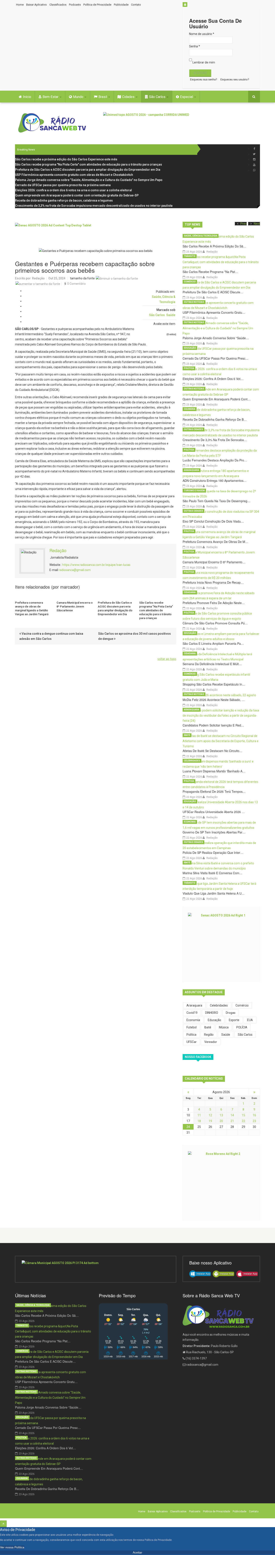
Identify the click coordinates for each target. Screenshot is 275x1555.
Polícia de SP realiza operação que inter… (213, 852)
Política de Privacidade (97, 4)
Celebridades (192, 760)
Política (189, 368)
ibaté (207, 1027)
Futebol (191, 1027)
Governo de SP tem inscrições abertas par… (214, 832)
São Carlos (157, 97)
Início (27, 97)
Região (209, 1034)
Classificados (57, 4)
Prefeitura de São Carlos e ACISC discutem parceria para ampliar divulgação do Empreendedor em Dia (115, 608)
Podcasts (75, 4)
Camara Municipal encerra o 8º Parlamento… (214, 562)
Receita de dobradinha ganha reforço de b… (215, 419)
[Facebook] (254, 148)
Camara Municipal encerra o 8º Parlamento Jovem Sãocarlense (75, 606)
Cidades (128, 97)
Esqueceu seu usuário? (234, 79)
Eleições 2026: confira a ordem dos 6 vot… (213, 379)
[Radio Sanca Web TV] (53, 123)
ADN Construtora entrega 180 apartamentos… (214, 480)
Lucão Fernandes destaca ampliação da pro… (215, 460)
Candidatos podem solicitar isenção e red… (213, 725)
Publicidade (121, 4)
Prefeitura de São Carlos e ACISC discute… (213, 292)
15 (243, 1115)
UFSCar (191, 1042)
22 (243, 1121)
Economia (190, 822)
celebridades (219, 1005)
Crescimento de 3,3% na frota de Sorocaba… (215, 440)
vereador (210, 1042)
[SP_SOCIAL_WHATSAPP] (254, 170)
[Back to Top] (3, 1523)
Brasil (103, 97)
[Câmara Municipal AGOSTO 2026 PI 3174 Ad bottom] (96, 1269)
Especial (187, 97)
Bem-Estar (51, 97)
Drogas (230, 1012)
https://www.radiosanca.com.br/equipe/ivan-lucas (96, 565)
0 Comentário (76, 283)
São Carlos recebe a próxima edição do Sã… (214, 246)
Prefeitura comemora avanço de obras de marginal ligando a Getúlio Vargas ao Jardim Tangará (31, 608)
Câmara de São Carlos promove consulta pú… (215, 623)
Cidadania (190, 592)
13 (221, 1115)
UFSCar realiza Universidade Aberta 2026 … (214, 812)
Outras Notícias (194, 302)
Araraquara (191, 470)
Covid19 (191, 1012)
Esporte (234, 1020)
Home (20, 4)
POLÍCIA (241, 1027)
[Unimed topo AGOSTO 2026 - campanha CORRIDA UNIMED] (181, 121)
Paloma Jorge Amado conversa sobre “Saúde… (216, 338)
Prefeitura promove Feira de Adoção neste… (214, 603)
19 (210, 1121)
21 (232, 1121)
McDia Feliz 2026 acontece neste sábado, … (214, 700)
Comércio (190, 281)
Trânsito (189, 256)
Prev (243, 223)
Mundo (78, 97)
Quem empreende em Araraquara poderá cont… (217, 399)
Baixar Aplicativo (36, 4)
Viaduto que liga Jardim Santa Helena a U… (213, 893)
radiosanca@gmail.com (75, 570)
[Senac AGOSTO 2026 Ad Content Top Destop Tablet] (95, 232)
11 (199, 1115)
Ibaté (187, 735)
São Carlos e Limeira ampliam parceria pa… (213, 643)
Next (257, 223)
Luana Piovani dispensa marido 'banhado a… (214, 771)
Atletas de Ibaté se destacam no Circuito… (212, 751)
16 (254, 1115)
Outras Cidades (193, 429)
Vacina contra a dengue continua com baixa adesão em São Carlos (51, 636)
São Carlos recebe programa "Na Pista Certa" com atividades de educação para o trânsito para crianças (156, 610)
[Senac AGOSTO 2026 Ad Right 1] (221, 944)
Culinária (189, 409)
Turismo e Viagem (194, 490)
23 (254, 1121)
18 (199, 1121)
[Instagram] (254, 159)
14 (232, 1115)
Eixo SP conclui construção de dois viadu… (213, 521)
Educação (190, 348)
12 (210, 1115)
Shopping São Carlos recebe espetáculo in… (214, 684)
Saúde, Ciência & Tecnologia (200, 236)
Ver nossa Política (12, 1547)
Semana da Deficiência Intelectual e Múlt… (212, 664)
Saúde (170, 315)
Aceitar (137, 1552)
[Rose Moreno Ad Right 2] (221, 1182)
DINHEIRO (211, 1012)
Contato (136, 4)
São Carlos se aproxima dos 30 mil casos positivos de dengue (134, 636)
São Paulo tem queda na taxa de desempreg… (216, 501)
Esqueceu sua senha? (203, 79)
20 (221, 1121)
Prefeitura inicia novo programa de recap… (213, 582)
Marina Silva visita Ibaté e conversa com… (212, 873)
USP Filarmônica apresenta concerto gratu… (214, 312)
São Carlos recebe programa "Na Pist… (210, 272)
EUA (250, 1020)
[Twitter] (254, 154)
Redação (38, 278)
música (224, 1027)
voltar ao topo (166, 659)
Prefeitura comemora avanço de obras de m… (215, 541)
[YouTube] (254, 164)
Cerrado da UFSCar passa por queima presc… (215, 358)
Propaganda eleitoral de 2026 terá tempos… (214, 791)
